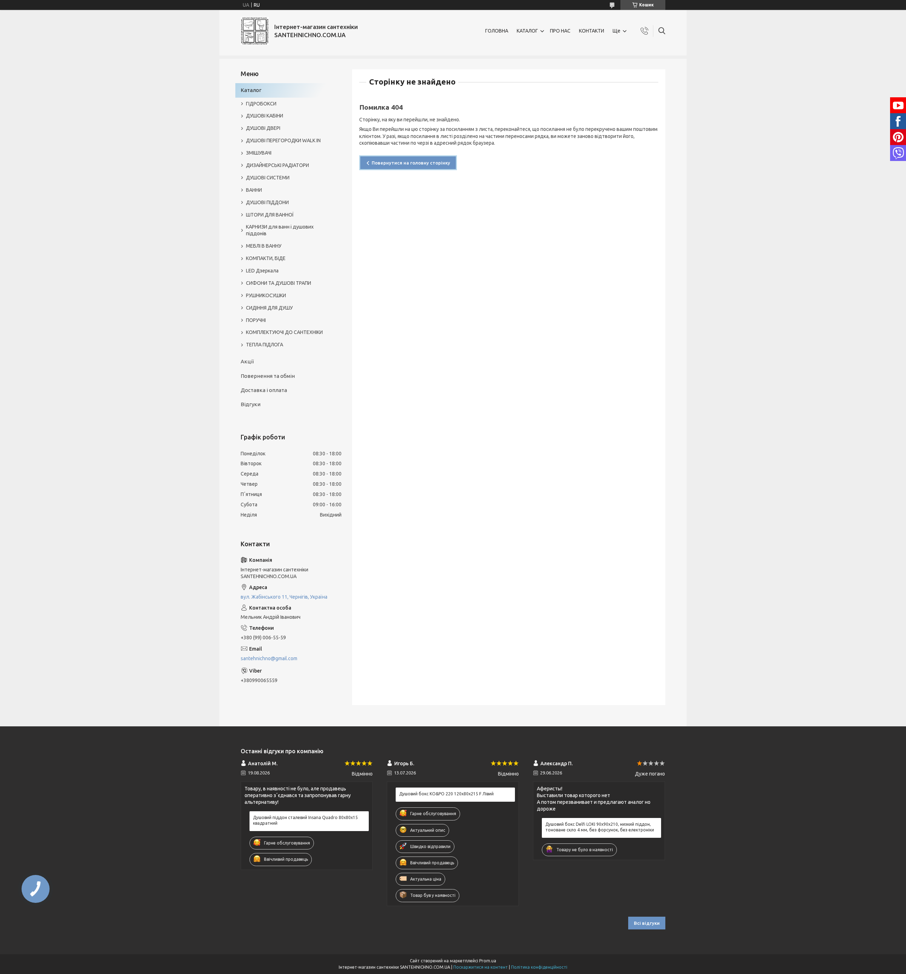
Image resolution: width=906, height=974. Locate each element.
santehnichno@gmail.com (269, 658)
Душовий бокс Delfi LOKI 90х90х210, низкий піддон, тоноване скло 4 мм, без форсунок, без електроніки (599, 827)
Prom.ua (487, 960)
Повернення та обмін (268, 376)
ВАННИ (254, 190)
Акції (247, 361)
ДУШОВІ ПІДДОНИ (267, 202)
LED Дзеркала (262, 270)
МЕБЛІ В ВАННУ (263, 246)
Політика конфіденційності (539, 967)
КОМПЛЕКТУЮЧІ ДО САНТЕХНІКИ (284, 332)
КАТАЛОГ (527, 31)
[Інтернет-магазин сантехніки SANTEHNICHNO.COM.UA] (255, 31)
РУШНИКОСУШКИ (266, 295)
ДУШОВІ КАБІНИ (264, 116)
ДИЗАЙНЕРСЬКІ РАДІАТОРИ (277, 165)
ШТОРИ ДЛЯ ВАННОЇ (270, 215)
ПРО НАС (560, 31)
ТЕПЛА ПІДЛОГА (264, 344)
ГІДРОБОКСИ (261, 103)
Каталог (251, 90)
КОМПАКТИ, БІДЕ (266, 258)
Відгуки (250, 404)
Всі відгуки (647, 923)
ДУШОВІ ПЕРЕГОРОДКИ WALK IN (283, 140)
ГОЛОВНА (496, 31)
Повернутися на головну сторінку (411, 162)
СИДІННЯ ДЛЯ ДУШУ (269, 308)
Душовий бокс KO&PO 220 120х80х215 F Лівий (446, 793)
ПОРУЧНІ (256, 320)
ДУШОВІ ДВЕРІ (263, 128)
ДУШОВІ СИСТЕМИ (267, 177)
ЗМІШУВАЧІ (258, 153)
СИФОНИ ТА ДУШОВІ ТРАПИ (278, 283)
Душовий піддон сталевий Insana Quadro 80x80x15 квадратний (305, 820)
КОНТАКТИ (591, 31)
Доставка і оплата (264, 390)
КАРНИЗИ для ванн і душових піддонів (280, 230)
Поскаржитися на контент (480, 967)
